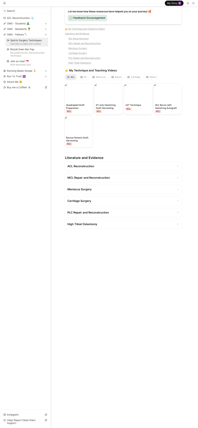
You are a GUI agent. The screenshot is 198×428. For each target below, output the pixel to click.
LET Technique (132, 85)
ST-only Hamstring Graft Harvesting (105, 86)
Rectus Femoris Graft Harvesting (77, 119)
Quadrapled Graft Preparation (75, 86)
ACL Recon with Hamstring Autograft (165, 86)
